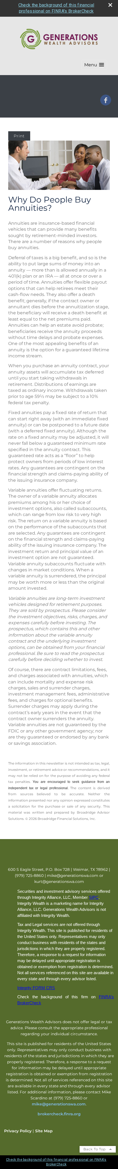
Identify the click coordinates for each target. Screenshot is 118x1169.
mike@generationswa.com (59, 1104)
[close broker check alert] (110, 5)
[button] (94, 65)
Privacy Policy (18, 1130)
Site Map (44, 1130)
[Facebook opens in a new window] (105, 103)
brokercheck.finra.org (59, 1113)
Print (19, 135)
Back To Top (95, 1149)
